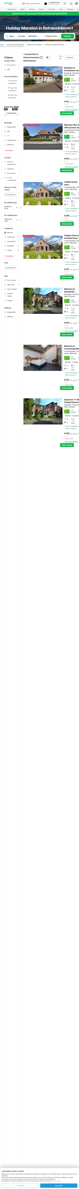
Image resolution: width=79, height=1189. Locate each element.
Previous (28, 79)
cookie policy (56, 1181)
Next (58, 79)
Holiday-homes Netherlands (15, 44)
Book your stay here (33, 3)
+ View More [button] (8, 150)
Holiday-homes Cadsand (34, 44)
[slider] (5, 113)
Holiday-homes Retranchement (54, 44)
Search (67, 36)
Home (2, 44)
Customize (20, 1185)
